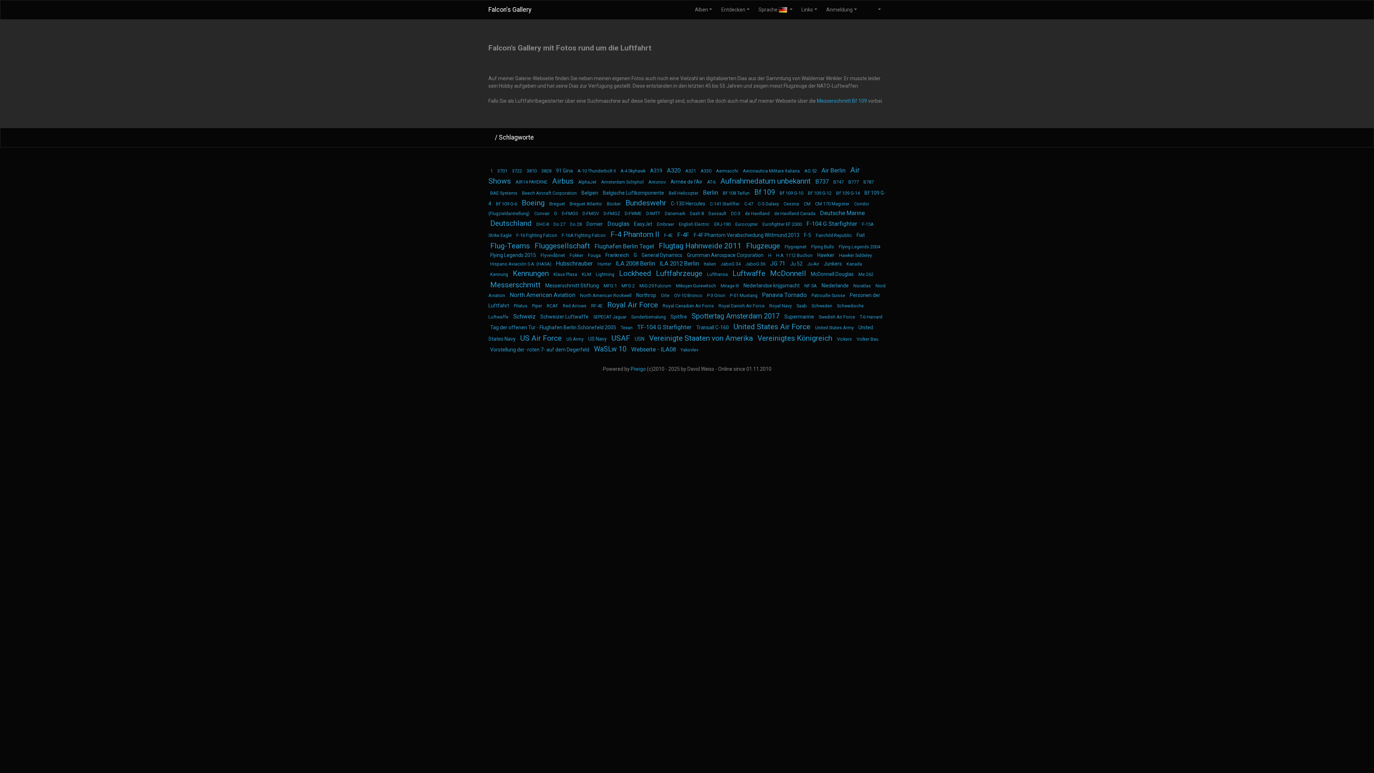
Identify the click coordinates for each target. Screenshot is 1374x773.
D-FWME (633, 213)
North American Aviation (542, 294)
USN (639, 339)
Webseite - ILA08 (653, 349)
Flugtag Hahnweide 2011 (700, 246)
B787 (868, 182)
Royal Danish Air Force (741, 305)
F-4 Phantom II (634, 234)
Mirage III (730, 285)
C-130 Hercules (688, 203)
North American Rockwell (606, 295)
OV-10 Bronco (688, 295)
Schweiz (524, 316)
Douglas (618, 223)
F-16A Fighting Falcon (584, 235)
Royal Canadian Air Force (688, 305)
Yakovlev (689, 350)
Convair (542, 213)
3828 (546, 171)
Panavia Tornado (784, 294)
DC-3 (735, 213)
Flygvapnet (796, 246)
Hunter (604, 264)
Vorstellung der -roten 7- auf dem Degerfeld (539, 350)
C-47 (748, 203)
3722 (517, 171)
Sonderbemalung (648, 317)
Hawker (825, 255)
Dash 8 (697, 213)
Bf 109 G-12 (820, 193)
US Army (575, 339)
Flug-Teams (510, 246)
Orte (665, 295)
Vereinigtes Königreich (794, 338)
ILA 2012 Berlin (679, 263)
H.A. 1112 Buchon (794, 255)
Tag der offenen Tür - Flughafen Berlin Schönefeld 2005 (553, 327)
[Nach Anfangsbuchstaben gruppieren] (878, 137)
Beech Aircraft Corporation (549, 193)
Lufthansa (717, 274)
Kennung (499, 274)
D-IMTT (653, 213)
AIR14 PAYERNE (531, 182)
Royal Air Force (632, 305)
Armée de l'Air (686, 182)
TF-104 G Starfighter (664, 327)
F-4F (683, 234)
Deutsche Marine (842, 213)
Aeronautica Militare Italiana (771, 171)
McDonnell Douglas (832, 274)
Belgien (589, 193)
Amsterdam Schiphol (622, 182)
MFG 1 (610, 285)
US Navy (597, 339)
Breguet (557, 203)
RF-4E (597, 305)
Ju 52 (796, 264)
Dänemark (675, 213)
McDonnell (788, 273)
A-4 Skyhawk (632, 171)
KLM (586, 274)
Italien (710, 264)
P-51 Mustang (743, 295)
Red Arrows (574, 305)
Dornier (594, 224)
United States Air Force (772, 326)
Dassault (717, 213)
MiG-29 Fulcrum (655, 285)
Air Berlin (834, 170)
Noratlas (862, 285)
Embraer (665, 224)
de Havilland (757, 213)
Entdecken (733, 10)
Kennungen (531, 273)
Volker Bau (867, 339)
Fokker (576, 255)
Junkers (833, 264)
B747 (838, 182)
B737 (822, 181)
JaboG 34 (731, 264)
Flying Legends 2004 (859, 246)
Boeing (533, 203)
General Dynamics (662, 255)
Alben (701, 10)
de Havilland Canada (794, 213)
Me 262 (865, 274)
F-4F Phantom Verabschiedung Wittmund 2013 (746, 235)
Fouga (594, 255)
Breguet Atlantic (586, 203)
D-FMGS (570, 213)
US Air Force (541, 338)
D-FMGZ (612, 213)
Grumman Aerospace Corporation (725, 255)
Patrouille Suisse (828, 295)
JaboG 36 (755, 264)
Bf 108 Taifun (736, 193)
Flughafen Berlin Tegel (624, 246)
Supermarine (799, 317)
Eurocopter (746, 224)
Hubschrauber (574, 263)
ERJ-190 (722, 224)
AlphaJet (587, 182)
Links (807, 10)
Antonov (657, 182)
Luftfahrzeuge (679, 273)
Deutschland (511, 223)
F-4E (668, 235)
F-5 (807, 235)
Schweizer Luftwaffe (564, 317)
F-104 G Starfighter (832, 223)
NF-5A (810, 285)
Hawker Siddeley (855, 255)
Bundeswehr (645, 203)
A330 (706, 171)
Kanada (854, 264)
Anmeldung (839, 10)
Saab (801, 305)
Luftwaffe (748, 273)
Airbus (563, 181)
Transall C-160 (712, 327)
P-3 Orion (716, 295)
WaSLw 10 (610, 349)
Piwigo (638, 369)
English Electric (694, 224)
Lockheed (635, 273)
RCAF (552, 305)
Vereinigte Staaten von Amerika (701, 338)
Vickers (844, 339)
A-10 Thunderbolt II (597, 171)
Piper (537, 305)
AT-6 (711, 182)
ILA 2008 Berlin (635, 263)
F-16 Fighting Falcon (536, 235)
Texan (627, 327)
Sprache (769, 10)
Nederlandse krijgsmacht (772, 285)
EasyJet (643, 224)
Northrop (646, 295)
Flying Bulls (822, 246)
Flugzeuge (763, 246)
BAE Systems (503, 193)
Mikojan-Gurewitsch (696, 285)
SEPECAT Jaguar (610, 317)
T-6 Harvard (871, 317)
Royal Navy (780, 305)
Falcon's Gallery (509, 9)
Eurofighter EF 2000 (782, 224)
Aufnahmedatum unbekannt (765, 181)
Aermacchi (727, 171)
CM (807, 203)
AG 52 (810, 171)
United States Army (834, 327)
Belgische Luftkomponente (633, 193)
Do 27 (559, 224)
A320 (674, 170)
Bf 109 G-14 (848, 193)
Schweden (822, 305)
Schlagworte (516, 137)
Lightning (605, 274)
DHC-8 (542, 224)
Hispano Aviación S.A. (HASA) (520, 264)
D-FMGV (591, 213)
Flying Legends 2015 (513, 255)
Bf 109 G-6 (506, 203)
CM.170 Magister (832, 203)
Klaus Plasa (565, 274)
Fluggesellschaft (562, 246)
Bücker (614, 203)
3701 (502, 171)
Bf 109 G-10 (791, 193)
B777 (853, 182)
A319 (656, 171)
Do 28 (576, 224)
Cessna (791, 203)
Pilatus (520, 305)
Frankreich (617, 255)
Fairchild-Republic (834, 235)
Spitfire (679, 317)
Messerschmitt (515, 285)
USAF (621, 338)
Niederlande (835, 285)
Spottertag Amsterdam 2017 (736, 316)
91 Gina (564, 171)
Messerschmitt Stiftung (572, 285)
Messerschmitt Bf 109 (842, 101)
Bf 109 (764, 192)
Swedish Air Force (837, 317)
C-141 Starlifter (725, 203)
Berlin (710, 192)
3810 (532, 171)
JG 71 (777, 263)
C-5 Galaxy (768, 203)
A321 (690, 171)
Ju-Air (813, 264)
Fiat (861, 235)
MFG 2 (628, 285)
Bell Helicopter (683, 193)
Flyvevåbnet (553, 255)
